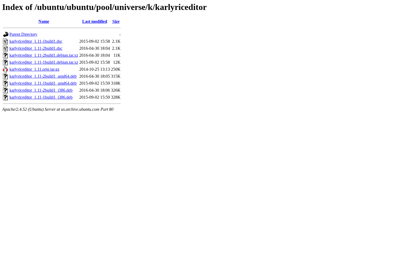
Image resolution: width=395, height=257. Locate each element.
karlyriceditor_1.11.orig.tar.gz (34, 69)
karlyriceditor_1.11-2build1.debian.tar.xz (43, 55)
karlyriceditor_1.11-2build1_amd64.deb (43, 76)
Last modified (94, 21)
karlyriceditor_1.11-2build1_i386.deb (41, 90)
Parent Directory (23, 34)
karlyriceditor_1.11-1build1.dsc (35, 41)
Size (116, 21)
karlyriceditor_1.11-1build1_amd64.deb (43, 83)
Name (43, 21)
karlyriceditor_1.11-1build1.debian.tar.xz (43, 62)
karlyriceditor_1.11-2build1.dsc (35, 48)
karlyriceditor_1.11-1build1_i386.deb (41, 97)
